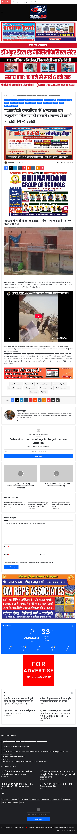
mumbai (15, 100)
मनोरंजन (21, 103)
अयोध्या (46, 100)
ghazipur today (46, 388)
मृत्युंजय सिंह (10, 162)
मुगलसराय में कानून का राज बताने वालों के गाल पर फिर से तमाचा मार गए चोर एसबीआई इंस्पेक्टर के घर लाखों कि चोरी (55, 714)
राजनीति (39, 103)
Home (7, 95)
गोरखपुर (69, 100)
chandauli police (60, 384)
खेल (64, 100)
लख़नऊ (55, 103)
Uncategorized (24, 100)
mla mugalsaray (62, 388)
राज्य (45, 103)
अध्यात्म (40, 100)
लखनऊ (44, 392)
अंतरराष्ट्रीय (34, 100)
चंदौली (6, 103)
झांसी (12, 103)
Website (42, 555)
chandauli (29, 384)
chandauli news (43, 384)
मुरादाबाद (33, 103)
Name (6, 547)
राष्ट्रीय (49, 103)
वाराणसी (61, 103)
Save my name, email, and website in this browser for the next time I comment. (29, 562)
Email (6, 555)
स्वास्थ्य (15, 106)
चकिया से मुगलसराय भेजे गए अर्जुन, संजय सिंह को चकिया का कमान (27, 2)
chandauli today (15, 388)
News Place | (31, 827)
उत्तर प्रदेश (52, 100)
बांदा (16, 103)
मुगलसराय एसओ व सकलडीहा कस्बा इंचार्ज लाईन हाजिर (20, 712)
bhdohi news (16, 384)
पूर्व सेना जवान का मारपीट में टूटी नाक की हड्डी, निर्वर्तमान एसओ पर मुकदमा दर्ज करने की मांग (38, 504)
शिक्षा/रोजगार (8, 106)
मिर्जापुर (27, 103)
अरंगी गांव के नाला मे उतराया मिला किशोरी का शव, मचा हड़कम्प (14, 504)
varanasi (34, 392)
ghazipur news (30, 388)
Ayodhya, (13, 95)
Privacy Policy (71, 830)
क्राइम (59, 100)
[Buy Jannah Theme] (38, 31)
